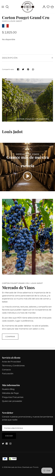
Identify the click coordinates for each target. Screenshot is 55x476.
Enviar (9, 436)
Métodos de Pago (10, 393)
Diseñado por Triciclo (30, 467)
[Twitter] (3, 444)
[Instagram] (10, 444)
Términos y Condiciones (13, 365)
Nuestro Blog (8, 389)
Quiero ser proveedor (12, 401)
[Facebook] (7, 444)
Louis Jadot (15, 21)
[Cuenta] (43, 7)
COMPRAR (10, 337)
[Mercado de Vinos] (27, 6)
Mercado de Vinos (14, 467)
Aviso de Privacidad (11, 361)
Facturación (7, 373)
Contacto (6, 369)
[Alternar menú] (3, 7)
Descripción (10, 58)
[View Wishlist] (48, 7)
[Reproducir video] (27, 176)
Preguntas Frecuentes (12, 397)
